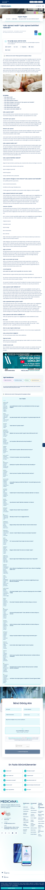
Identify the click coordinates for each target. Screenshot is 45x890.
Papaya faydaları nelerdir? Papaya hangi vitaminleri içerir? (23, 635)
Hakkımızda (25, 807)
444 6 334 (4, 2)
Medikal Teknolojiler (25, 825)
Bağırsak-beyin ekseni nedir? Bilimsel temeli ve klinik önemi (23, 524)
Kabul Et (33, 888)
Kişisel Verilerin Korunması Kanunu (14, 737)
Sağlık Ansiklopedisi (25, 819)
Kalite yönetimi (34, 828)
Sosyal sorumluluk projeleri (33, 824)
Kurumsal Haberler (25, 830)
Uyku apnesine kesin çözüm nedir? (12, 107)
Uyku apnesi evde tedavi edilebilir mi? (12, 109)
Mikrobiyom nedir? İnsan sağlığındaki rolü (19, 516)
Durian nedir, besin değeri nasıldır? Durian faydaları (21, 645)
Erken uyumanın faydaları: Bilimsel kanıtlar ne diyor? (22, 473)
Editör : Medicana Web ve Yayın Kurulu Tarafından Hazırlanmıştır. (13, 32)
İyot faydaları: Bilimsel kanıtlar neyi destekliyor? (21, 441)
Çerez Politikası (15, 885)
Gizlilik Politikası (41, 823)
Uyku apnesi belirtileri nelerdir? (11, 100)
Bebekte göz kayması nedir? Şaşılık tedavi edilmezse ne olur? (24, 433)
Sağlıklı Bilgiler (14, 18)
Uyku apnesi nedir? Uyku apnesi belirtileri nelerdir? (29, 18)
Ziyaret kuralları (32, 820)
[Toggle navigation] (43, 6)
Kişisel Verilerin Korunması (41, 818)
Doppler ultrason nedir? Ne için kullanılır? (19, 509)
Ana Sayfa (8, 18)
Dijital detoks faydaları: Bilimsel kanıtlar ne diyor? (21, 449)
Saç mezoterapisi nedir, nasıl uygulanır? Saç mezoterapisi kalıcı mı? (25, 417)
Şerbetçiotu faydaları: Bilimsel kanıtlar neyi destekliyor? (22, 464)
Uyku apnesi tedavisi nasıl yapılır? (12, 104)
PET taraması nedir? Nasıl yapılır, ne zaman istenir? (21, 541)
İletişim (24, 833)
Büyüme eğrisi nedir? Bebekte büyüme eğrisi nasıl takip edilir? (24, 558)
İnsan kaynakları (33, 807)
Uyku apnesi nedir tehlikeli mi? (11, 105)
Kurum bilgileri (33, 818)
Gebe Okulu (33, 830)
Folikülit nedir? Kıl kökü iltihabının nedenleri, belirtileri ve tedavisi (24, 492)
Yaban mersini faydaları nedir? (17, 425)
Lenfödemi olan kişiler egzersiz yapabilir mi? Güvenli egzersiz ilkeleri (25, 678)
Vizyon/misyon (34, 810)
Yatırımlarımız (33, 812)
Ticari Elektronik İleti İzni (41, 831)
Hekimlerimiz (25, 816)
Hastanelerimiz (26, 809)
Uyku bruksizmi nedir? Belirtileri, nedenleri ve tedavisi (22, 502)
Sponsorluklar (33, 832)
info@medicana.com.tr (9, 823)
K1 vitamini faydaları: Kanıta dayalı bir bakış (20, 457)
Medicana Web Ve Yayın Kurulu (41, 827)
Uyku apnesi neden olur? (9, 98)
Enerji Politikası (33, 834)
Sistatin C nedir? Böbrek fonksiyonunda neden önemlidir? (23, 533)
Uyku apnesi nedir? (8, 97)
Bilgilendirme (29, 737)
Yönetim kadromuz (33, 815)
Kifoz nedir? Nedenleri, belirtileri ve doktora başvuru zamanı (23, 602)
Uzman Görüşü (26, 827)
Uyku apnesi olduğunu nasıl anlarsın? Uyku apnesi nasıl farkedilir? (19, 102)
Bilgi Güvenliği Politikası (41, 815)
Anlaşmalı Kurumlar (25, 814)
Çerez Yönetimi (40, 835)
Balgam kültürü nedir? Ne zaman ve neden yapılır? (21, 550)
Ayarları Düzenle (11, 888)
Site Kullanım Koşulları (40, 812)
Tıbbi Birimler (25, 811)
